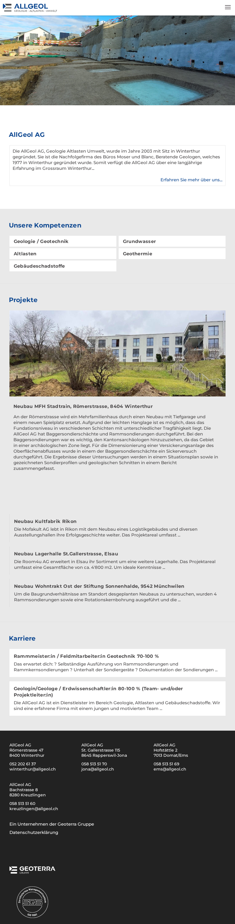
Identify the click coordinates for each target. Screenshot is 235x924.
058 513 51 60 (22, 803)
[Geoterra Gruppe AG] (32, 872)
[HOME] (49, 10)
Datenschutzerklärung (33, 832)
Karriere (22, 638)
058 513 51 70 (94, 764)
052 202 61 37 (22, 764)
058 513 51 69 (166, 764)
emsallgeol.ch (170, 769)
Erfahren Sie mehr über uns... (191, 179)
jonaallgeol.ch (97, 769)
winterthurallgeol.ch (32, 769)
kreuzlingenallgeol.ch (33, 808)
